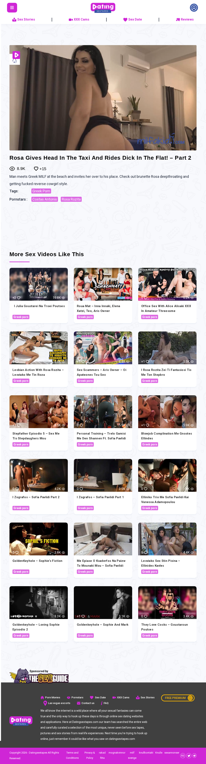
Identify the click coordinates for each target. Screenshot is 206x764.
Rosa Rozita (71, 199)
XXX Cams (81, 19)
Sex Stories (26, 19)
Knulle (158, 752)
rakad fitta (102, 755)
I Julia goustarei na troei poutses (39, 306)
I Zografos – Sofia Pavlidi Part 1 (100, 497)
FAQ (106, 703)
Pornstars (77, 697)
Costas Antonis (44, 199)
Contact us (87, 703)
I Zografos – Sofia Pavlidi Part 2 (36, 497)
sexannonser (171, 752)
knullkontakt (146, 752)
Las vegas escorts (59, 703)
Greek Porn (41, 191)
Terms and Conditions (72, 755)
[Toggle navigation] (12, 7)
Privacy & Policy (89, 755)
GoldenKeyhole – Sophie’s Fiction (37, 561)
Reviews (187, 19)
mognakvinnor (117, 752)
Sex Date (135, 19)
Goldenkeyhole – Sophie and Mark (102, 624)
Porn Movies (52, 697)
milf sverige (132, 755)
